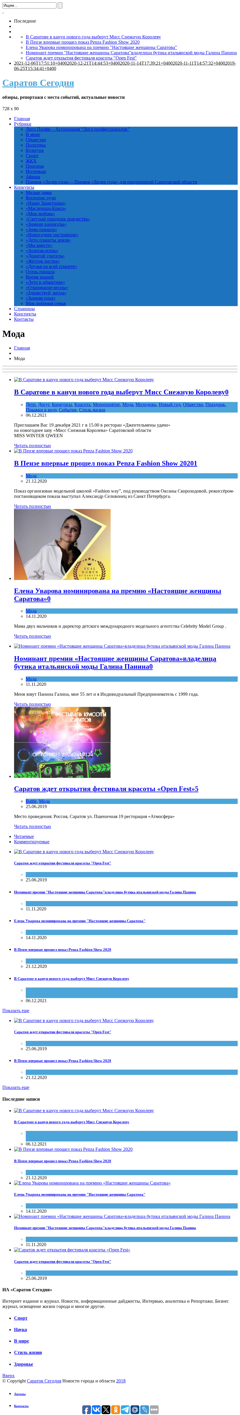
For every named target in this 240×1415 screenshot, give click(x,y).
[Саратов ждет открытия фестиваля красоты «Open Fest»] (62, 776)
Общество (193, 404)
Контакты (21, 1406)
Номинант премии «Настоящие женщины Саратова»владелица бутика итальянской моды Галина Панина (115, 662)
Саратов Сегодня (38, 82)
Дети (31, 404)
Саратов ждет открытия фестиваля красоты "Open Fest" (81, 57)
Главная (22, 347)
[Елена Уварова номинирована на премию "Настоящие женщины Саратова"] (92, 1182)
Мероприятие (106, 404)
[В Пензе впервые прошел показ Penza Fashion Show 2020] (73, 450)
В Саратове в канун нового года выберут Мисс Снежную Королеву (93, 36)
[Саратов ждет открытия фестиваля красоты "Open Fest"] (84, 851)
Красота (82, 404)
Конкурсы (62, 404)
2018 (121, 1380)
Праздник (215, 404)
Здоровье (23, 1364)
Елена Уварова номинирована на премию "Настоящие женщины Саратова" (101, 47)
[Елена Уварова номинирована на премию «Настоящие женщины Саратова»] (62, 578)
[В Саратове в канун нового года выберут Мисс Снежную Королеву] (84, 379)
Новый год (170, 404)
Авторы (20, 1394)
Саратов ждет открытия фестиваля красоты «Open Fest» (104, 789)
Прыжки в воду (41, 409)
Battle (31, 801)
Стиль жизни (92, 409)
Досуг (43, 404)
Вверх (8, 1375)
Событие (68, 409)
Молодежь (146, 404)
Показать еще (15, 1010)
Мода (127, 404)
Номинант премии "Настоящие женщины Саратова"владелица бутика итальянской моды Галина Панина (131, 52)
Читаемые (24, 836)
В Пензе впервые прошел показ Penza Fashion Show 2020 (83, 42)
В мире (21, 1340)
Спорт (21, 1318)
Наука (20, 1329)
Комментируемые (31, 841)
